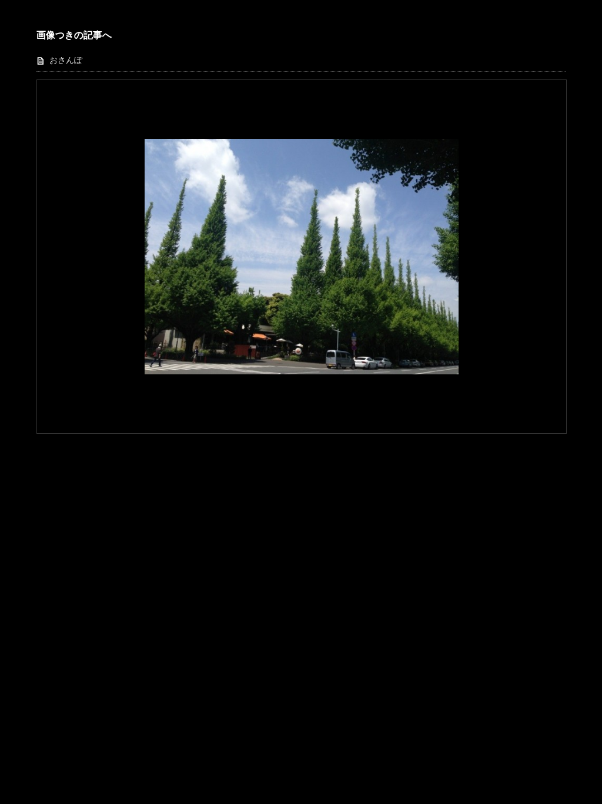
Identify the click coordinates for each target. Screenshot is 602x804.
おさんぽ (65, 60)
